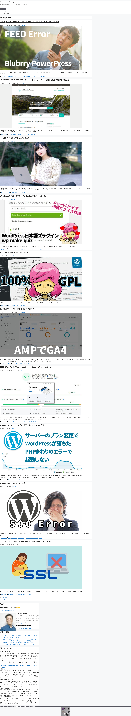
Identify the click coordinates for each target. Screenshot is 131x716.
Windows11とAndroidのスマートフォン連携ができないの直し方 (19, 644)
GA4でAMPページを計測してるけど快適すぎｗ (18, 309)
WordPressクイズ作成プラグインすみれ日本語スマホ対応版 (23, 196)
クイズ (16, 249)
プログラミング (31, 134)
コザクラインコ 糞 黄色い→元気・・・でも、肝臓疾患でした (19, 641)
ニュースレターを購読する (7, 610)
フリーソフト (35, 249)
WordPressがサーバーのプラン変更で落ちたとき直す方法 (22, 425)
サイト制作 (4, 594)
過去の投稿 (4, 597)
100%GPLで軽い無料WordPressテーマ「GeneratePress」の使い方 (26, 367)
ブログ (25, 134)
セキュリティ (21, 538)
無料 (41, 249)
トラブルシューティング (24, 480)
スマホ (19, 421)
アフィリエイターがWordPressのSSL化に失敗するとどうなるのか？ (26, 541)
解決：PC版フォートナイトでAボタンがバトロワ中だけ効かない (19, 639)
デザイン (20, 134)
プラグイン (4, 76)
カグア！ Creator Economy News (8, 2)
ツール (2, 363)
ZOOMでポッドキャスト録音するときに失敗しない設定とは (18, 642)
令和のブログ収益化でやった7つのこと (15, 138)
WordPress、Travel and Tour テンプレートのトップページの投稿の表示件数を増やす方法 (34, 80)
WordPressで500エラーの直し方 (13, 483)
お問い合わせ (6, 13)
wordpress (27, 76)
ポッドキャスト (41, 76)
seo (9, 305)
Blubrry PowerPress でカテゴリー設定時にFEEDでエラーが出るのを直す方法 (29, 22)
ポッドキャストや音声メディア (15, 76)
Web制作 (13, 305)
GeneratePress (31, 706)
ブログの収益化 (21, 192)
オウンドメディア (5, 192)
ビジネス (25, 594)
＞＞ (20, 623)
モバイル (37, 421)
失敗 (30, 594)
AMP (13, 363)
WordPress (4, 134)
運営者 (4, 12)
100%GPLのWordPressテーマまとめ (14, 252)
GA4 (17, 363)
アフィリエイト (18, 594)
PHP (9, 134)
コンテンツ (21, 249)
